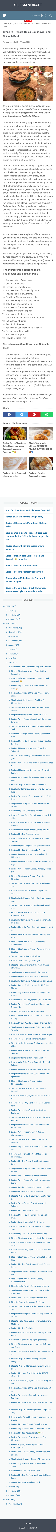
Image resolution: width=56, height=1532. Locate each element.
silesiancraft (28, 5)
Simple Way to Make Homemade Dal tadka (29, 715)
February (14, 615)
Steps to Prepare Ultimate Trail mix (25, 956)
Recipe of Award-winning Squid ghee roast (29, 1340)
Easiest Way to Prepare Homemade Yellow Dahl (31, 1428)
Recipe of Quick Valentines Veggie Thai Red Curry (31, 1023)
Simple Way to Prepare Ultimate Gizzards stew (30, 1459)
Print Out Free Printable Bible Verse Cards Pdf (28, 510)
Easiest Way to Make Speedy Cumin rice (27, 1011)
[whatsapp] (47, 414)
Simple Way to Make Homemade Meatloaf (28, 1058)
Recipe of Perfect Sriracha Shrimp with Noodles (31, 667)
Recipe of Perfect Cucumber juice (25, 834)
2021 (11, 606)
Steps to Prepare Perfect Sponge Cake (24, 572)
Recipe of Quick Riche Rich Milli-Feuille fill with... (31, 976)
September (15, 641)
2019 (10, 1499)
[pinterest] (34, 414)
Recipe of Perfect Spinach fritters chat (27, 1191)
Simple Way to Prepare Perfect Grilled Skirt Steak (31, 981)
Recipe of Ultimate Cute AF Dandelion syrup (29, 1424)
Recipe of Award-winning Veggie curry (24, 516)
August (14, 645)
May (12, 658)
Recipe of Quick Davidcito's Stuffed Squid (28, 1222)
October (14, 636)
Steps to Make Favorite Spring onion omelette (30, 1286)
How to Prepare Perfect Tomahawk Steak (28, 1039)
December (15, 628)
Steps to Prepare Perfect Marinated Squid (28, 785)
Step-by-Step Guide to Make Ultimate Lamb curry (31, 1238)
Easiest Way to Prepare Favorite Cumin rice (29, 1176)
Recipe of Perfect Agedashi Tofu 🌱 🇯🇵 (27, 1433)
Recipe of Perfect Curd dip (22, 1328)
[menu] (4, 15)
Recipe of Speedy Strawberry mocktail (27, 811)
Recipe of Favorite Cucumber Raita (25, 1471)
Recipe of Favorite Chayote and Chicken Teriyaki (31, 1000)
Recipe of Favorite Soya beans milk (25, 1482)
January (14, 619)
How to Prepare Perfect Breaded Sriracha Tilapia (31, 1034)
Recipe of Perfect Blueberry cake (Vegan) (28, 850)
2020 (11, 623)
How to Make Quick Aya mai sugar (25, 960)
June (13, 654)
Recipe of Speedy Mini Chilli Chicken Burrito (29, 1234)
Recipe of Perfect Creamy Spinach (22, 565)
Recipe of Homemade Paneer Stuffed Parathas (30, 830)
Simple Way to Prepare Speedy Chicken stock (30, 972)
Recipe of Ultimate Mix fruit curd (24, 1210)
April (12, 662)
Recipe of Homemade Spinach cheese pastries (30, 1069)
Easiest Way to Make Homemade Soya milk (29, 1298)
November (15, 632)
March (13, 1487)
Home (28, 1523)
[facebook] (9, 414)
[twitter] (21, 414)
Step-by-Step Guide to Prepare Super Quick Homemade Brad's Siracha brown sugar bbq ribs (27, 536)
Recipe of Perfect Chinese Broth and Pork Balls (30, 1187)
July (12, 610)
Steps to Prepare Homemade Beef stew (27, 1302)
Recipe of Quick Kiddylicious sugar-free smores (30, 846)
